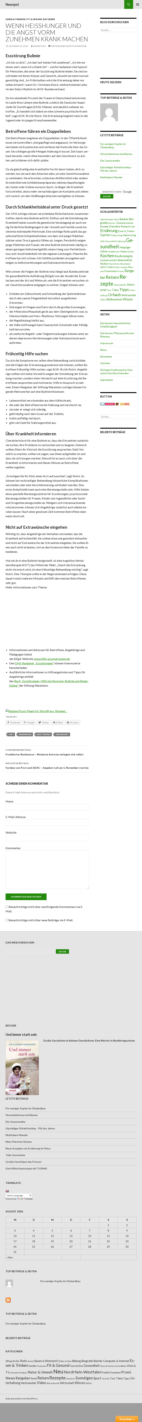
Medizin (104, 263)
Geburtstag (116, 235)
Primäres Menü (137, 4)
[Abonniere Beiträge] (8, 1299)
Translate (28, 1199)
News (103, 349)
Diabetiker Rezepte (119, 226)
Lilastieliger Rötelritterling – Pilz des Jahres (116, 169)
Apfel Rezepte (107, 219)
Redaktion (39, 46)
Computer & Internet (116, 1361)
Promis (120, 271)
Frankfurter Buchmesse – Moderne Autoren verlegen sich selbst (45, 752)
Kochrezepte (124, 256)
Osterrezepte (120, 267)
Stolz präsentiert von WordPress (22, 1398)
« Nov (10, 1257)
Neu (58, 1371)
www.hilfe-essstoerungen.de (52, 658)
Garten (105, 235)
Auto (116, 219)
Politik (105, 1372)
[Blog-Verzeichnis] (107, 403)
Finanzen (41, 1366)
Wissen (128, 299)
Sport (97, 1378)
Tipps (124, 289)
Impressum (106, 343)
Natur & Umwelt (40, 1372)
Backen (124, 219)
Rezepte (57, 1377)
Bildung (76, 1361)
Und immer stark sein (21, 1034)
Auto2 (31, 1361)
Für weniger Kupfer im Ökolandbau (113, 145)
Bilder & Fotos (65, 1361)
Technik (105, 1378)
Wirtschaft (67, 1383)
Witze (89, 1383)
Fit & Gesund (34, 19)
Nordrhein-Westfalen (120, 264)
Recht (34, 1378)
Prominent (115, 1372)
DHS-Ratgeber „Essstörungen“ (34, 663)
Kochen (107, 255)
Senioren (70, 1378)
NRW (103, 267)
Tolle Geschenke (15, 1155)
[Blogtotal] (123, 403)
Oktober (105, 363)
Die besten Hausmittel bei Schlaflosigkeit (115, 325)
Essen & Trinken (16, 19)
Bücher (111, 223)
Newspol (12, 4)
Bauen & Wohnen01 (46, 1361)
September (106, 379)
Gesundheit (62, 734)
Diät (11, 734)
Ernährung (25, 734)
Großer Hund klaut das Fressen (24, 1161)
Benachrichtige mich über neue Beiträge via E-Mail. (41, 920)
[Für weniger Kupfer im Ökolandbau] (109, 112)
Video (103, 299)
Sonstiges (84, 1377)
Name (9, 801)
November (106, 356)
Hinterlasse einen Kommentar (69, 46)
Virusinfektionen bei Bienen (116, 153)
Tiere (115, 290)
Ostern (110, 267)
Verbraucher (128, 295)
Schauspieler (120, 285)
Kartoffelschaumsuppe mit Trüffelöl (26, 1168)
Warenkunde (53, 1383)
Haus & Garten (107, 1366)
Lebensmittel (124, 260)
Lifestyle (14, 1372)
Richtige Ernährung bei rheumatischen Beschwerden (116, 371)
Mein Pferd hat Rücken (19, 1141)
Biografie (87, 1361)
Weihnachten (114, 299)
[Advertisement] (47, 620)
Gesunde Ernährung (115, 241)
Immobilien (121, 1366)
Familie (32, 1365)
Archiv (15, 1361)
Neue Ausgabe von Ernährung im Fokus (28, 1148)
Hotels (123, 251)
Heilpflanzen (114, 251)
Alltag (9, 1361)
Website (11, 832)
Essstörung (43, 734)
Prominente (110, 271)
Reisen (112, 277)
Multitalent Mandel (111, 177)
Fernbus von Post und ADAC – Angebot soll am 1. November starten (47, 765)
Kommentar (13, 848)
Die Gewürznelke (110, 160)
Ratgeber (49, 19)
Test (109, 290)
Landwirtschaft (108, 260)
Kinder (131, 251)
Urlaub (114, 294)
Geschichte (76, 1365)
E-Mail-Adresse (16, 817)
